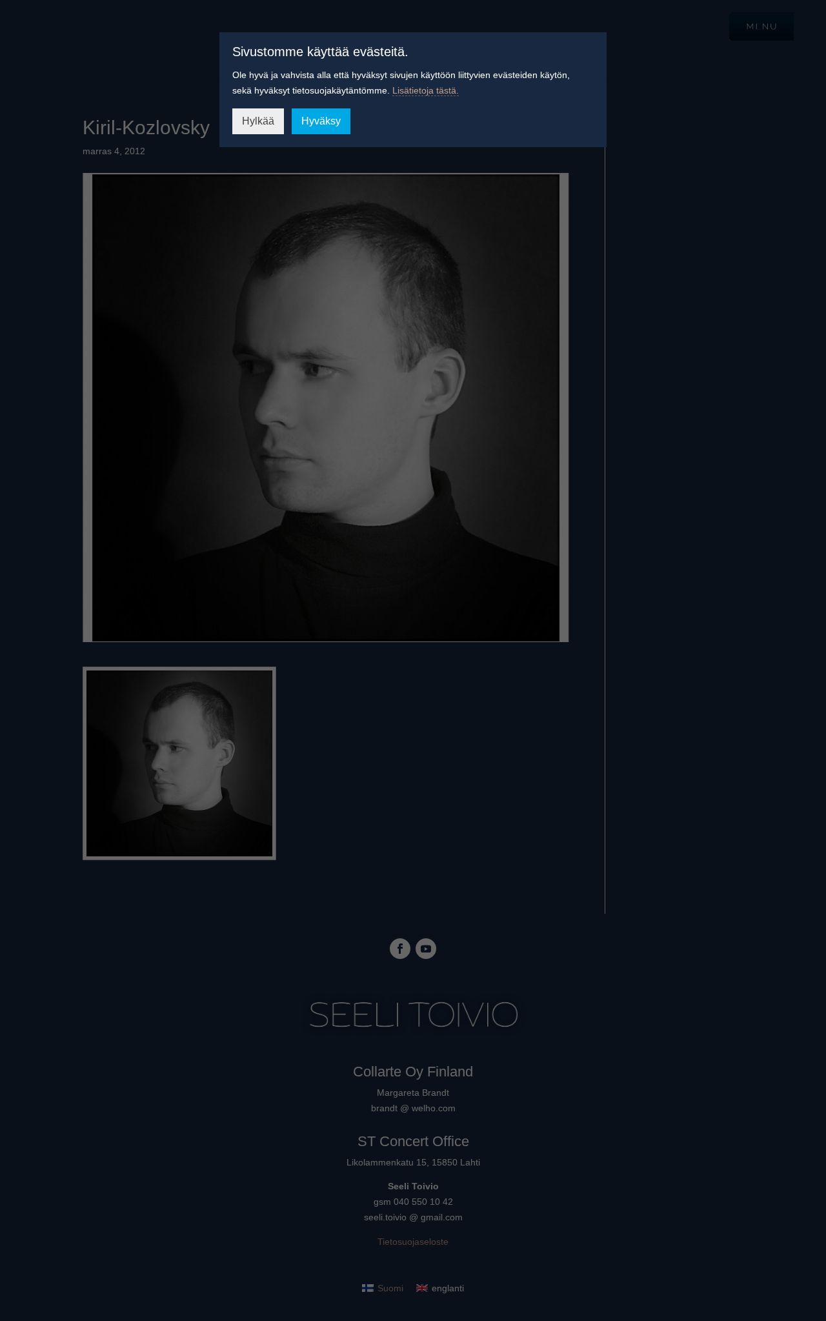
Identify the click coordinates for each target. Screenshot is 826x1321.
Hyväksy (321, 121)
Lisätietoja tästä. (425, 90)
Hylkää (258, 121)
